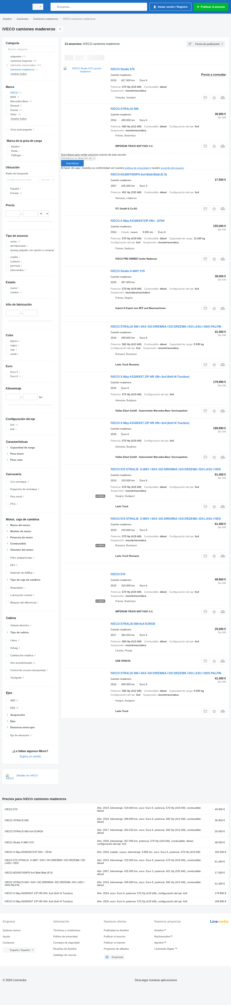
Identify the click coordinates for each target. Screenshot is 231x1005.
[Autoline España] (15, 7)
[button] (214, 97)
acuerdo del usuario (172, 167)
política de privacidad (137, 167)
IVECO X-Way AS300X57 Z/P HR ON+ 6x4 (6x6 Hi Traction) (150, 376)
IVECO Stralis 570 (123, 69)
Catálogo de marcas (64, 954)
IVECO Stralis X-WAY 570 (128, 271)
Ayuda (6, 936)
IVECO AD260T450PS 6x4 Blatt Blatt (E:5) (139, 174)
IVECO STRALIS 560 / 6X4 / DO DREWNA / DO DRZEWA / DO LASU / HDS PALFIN (166, 326)
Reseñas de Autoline (65, 948)
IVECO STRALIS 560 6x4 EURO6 (133, 623)
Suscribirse (72, 163)
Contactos (8, 942)
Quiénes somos (12, 930)
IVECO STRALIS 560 (125, 108)
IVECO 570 (118, 574)
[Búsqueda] (54, 7)
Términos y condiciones (66, 930)
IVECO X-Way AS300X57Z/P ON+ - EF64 (137, 220)
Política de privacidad (65, 936)
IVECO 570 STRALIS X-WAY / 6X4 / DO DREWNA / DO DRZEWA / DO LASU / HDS (166, 469)
